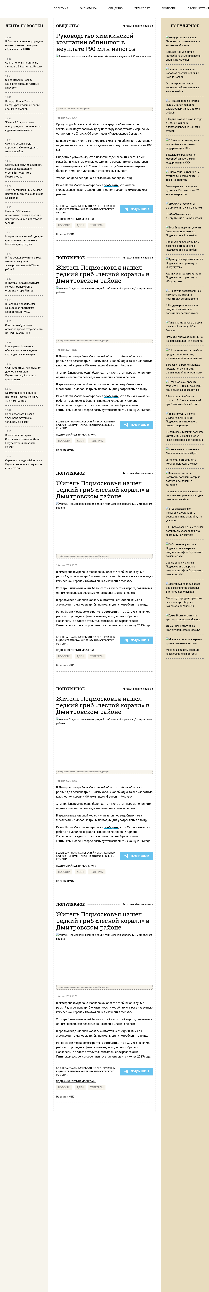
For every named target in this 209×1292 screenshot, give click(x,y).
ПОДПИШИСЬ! (140, 209)
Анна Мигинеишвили (141, 25)
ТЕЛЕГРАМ (97, 225)
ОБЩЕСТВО (68, 25)
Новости (64, 225)
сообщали (111, 185)
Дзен (80, 225)
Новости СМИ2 (65, 234)
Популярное (70, 257)
